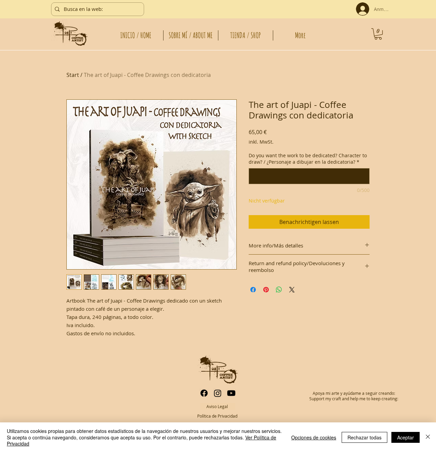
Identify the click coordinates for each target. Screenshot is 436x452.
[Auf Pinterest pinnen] (266, 290)
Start (72, 75)
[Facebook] (204, 393)
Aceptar (405, 437)
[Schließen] (428, 437)
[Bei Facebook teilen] (253, 290)
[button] (378, 34)
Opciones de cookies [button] (313, 437)
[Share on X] (292, 290)
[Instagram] (217, 393)
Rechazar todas (364, 437)
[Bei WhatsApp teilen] (279, 290)
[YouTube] (231, 393)
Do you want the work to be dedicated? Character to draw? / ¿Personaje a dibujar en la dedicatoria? (308, 158)
